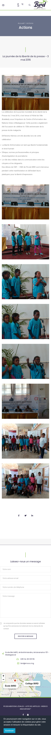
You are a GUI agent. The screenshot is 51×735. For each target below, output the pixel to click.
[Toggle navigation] (3, 5)
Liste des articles (32, 706)
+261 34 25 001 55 (27, 659)
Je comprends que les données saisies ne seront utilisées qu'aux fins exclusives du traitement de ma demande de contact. (24, 626)
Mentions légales (16, 706)
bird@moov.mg (27, 663)
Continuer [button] (9, 731)
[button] (20, 686)
